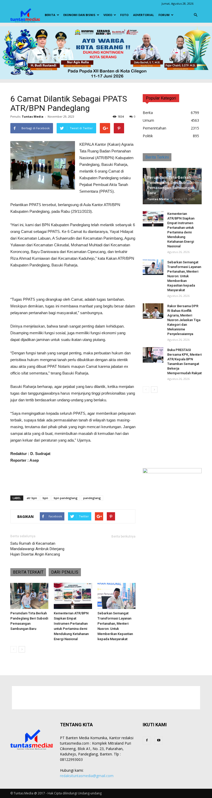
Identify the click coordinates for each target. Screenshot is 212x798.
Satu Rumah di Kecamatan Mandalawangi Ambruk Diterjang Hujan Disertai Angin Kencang (37, 549)
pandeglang (92, 498)
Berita (50, 15)
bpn (45, 498)
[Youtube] (159, 740)
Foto (124, 15)
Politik (148, 135)
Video (107, 15)
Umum (148, 120)
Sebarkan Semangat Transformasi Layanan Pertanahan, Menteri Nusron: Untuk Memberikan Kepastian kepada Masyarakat (184, 276)
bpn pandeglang (66, 498)
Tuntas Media (32, 116)
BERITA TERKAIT (28, 572)
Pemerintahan (154, 128)
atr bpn (32, 498)
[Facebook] (147, 740)
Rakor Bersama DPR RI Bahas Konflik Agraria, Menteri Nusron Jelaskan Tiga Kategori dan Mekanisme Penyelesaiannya (183, 320)
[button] (195, 15)
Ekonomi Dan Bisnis (79, 15)
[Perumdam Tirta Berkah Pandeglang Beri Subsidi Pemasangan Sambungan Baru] (29, 596)
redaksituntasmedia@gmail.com (86, 775)
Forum (164, 15)
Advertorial (143, 15)
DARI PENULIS (64, 572)
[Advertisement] (72, 283)
